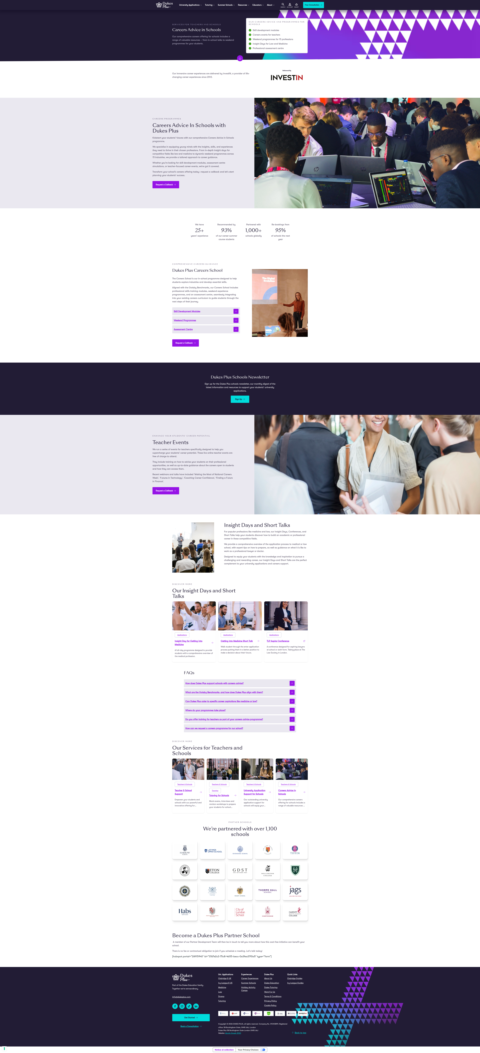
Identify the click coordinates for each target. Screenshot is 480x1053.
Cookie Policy (270, 1005)
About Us (268, 978)
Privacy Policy (270, 1001)
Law (220, 992)
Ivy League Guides (295, 983)
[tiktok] (189, 1006)
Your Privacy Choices (248, 1049)
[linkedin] (196, 1006)
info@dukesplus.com (181, 997)
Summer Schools (248, 983)
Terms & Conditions (272, 996)
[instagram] (182, 1006)
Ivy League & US (225, 983)
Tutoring (222, 1001)
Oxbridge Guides (294, 978)
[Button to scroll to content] (240, 58)
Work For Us (269, 992)
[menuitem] (228, 978)
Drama (221, 996)
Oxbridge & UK (224, 978)
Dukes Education (271, 983)
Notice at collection (224, 1049)
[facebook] (175, 1006)
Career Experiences (249, 978)
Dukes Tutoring (270, 987)
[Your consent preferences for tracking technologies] (4, 1048)
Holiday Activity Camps (248, 989)
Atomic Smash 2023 (233, 1033)
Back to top (300, 1032)
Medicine (222, 987)
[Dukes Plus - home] (164, 5)
